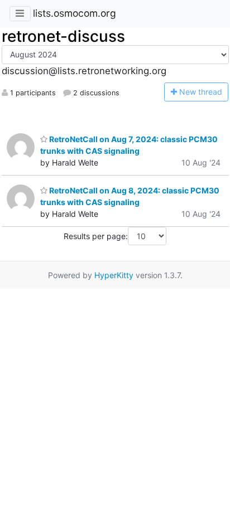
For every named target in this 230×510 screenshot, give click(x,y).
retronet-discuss (63, 36)
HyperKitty (113, 275)
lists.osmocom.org (74, 13)
